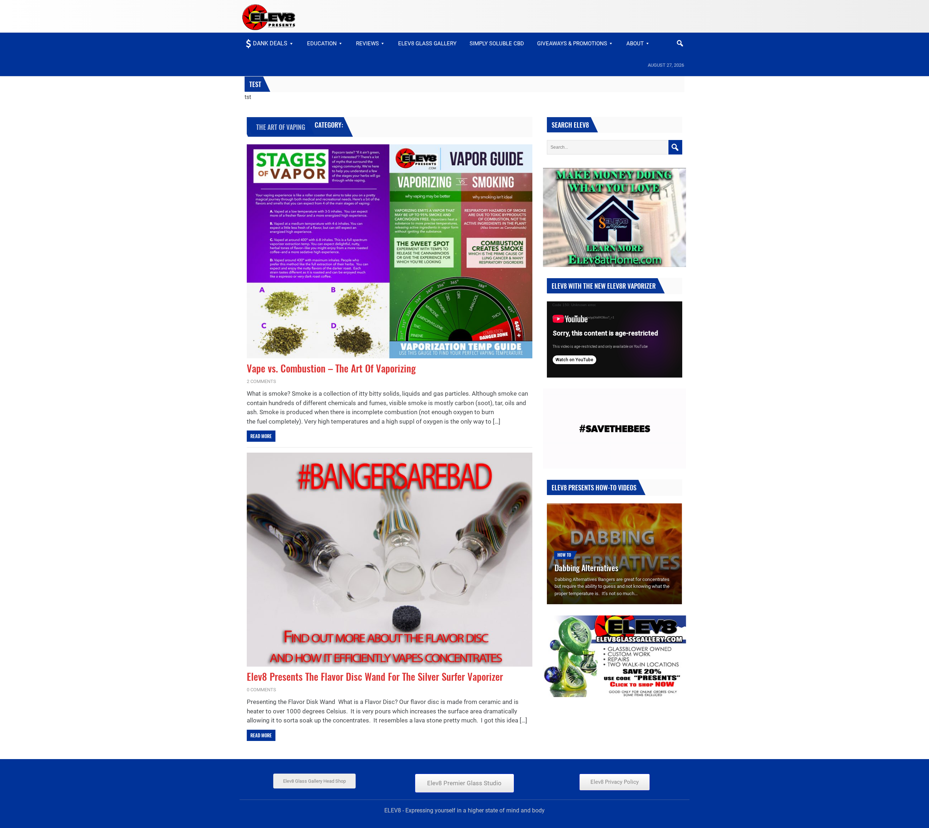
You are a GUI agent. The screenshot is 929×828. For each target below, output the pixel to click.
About (635, 43)
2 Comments (261, 381)
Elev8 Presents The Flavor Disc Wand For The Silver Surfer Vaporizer (375, 676)
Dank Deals (270, 43)
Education (322, 43)
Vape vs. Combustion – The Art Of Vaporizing (331, 368)
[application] (614, 339)
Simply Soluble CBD (497, 43)
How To (564, 555)
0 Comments (261, 689)
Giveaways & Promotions (572, 43)
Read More (261, 436)
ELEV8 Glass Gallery (427, 43)
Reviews (367, 43)
